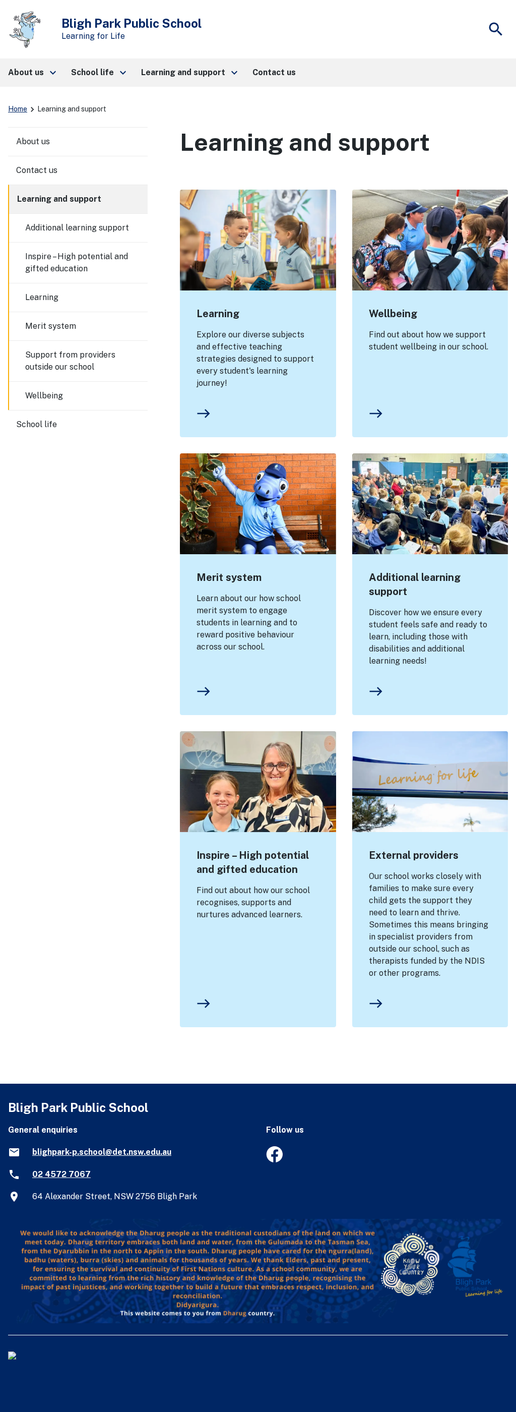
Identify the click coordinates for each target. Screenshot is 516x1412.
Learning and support (59, 199)
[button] (31, 72)
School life (36, 424)
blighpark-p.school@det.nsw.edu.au (101, 1152)
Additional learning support (415, 584)
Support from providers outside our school (70, 361)
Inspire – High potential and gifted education (253, 862)
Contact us (36, 170)
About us (33, 141)
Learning (218, 314)
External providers (414, 855)
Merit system (229, 577)
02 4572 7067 (61, 1174)
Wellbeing (393, 314)
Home (17, 109)
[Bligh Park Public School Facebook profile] (274, 1159)
